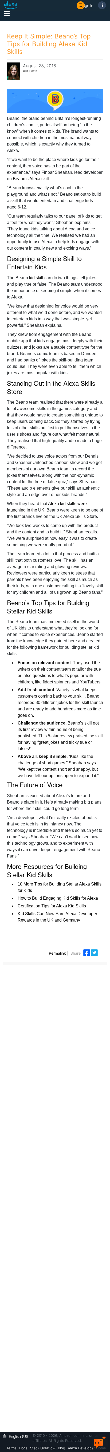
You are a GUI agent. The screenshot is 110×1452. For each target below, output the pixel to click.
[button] (17, 1436)
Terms (11, 1448)
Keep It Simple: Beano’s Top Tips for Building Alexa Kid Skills (49, 44)
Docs (23, 1448)
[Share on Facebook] (87, 952)
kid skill (36, 278)
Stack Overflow (42, 1448)
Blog (61, 1448)
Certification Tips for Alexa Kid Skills (52, 906)
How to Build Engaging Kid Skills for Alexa (58, 898)
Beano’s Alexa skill (31, 178)
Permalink (57, 953)
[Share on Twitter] (94, 952)
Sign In (87, 5)
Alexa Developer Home (87, 1448)
